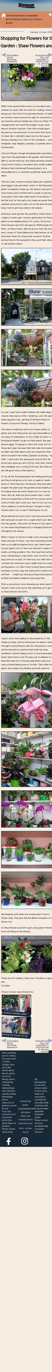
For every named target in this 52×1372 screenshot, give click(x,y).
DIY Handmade (31, 16)
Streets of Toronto (32, 19)
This (22, 571)
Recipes (9, 23)
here (9, 185)
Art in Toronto (13, 19)
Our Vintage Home (15, 16)
